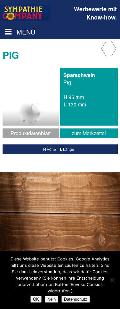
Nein (51, 299)
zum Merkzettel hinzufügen (89, 133)
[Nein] (112, 280)
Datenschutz (75, 299)
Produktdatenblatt (31, 133)
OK (36, 299)
